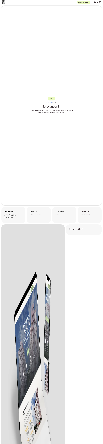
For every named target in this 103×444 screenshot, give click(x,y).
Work (51, 102)
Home (47, 102)
